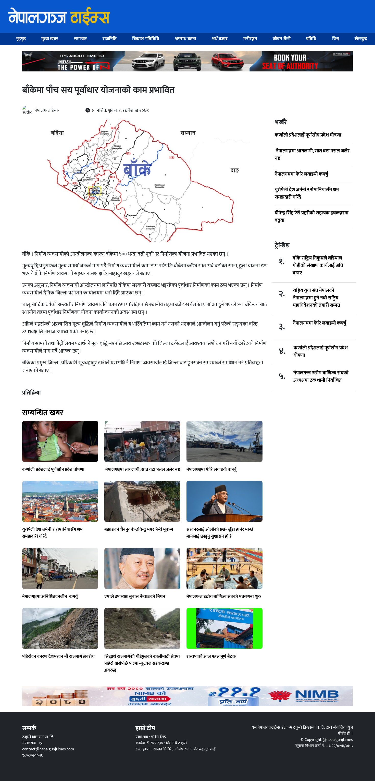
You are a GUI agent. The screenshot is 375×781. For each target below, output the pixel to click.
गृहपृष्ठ (21, 38)
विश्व (335, 38)
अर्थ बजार (220, 38)
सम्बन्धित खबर (42, 412)
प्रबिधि (311, 38)
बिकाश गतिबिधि (145, 38)
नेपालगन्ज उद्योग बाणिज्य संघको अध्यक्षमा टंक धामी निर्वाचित (320, 376)
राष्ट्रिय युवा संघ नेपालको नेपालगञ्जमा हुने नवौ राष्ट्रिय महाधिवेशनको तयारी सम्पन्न (316, 298)
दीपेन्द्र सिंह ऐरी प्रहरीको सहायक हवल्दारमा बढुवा (311, 216)
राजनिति (110, 38)
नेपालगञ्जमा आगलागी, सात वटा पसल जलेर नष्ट (312, 154)
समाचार (80, 38)
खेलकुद (361, 38)
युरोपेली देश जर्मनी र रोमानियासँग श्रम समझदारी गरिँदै (307, 193)
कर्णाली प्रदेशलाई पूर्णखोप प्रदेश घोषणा (308, 135)
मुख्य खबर (49, 38)
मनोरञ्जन (250, 38)
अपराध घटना (185, 38)
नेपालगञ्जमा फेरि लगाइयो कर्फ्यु (301, 174)
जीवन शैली (282, 38)
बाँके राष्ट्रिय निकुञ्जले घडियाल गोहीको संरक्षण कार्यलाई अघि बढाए (318, 265)
